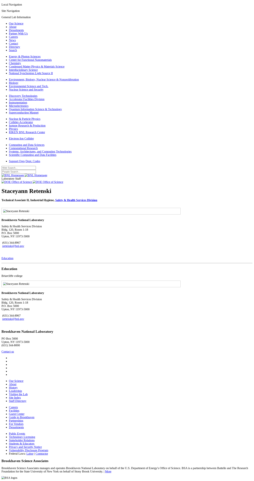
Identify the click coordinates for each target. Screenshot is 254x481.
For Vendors (16, 424)
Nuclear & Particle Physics (24, 118)
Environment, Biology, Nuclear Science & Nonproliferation (44, 79)
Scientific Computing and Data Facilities (32, 154)
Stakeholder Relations (22, 440)
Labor (29, 453)
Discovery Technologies (23, 95)
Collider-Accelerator (21, 122)
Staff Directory (17, 401)
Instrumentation (18, 102)
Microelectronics (18, 105)
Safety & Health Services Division (76, 200)
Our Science (16, 23)
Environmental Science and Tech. (28, 86)
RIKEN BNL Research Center (27, 132)
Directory (14, 46)
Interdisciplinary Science (23, 69)
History (13, 387)
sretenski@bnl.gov (13, 246)
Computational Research (23, 148)
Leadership (15, 390)
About (12, 26)
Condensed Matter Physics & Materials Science (37, 66)
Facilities (14, 410)
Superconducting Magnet (23, 112)
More (108, 471)
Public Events (17, 433)
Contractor (42, 453)
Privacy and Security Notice (25, 447)
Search (13, 50)
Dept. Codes (32, 161)
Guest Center (16, 413)
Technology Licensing (22, 437)
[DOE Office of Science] (32, 182)
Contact (13, 43)
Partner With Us (18, 33)
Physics (13, 128)
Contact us (7, 351)
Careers (13, 36)
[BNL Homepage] (24, 175)
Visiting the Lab (18, 394)
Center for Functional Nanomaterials (30, 59)
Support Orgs (17, 161)
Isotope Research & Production (27, 125)
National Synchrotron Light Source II (31, 73)
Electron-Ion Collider (21, 138)
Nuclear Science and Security (26, 89)
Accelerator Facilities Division (26, 99)
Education (7, 258)
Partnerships (16, 420)
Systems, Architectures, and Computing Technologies (40, 151)
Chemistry (15, 63)
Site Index (15, 397)
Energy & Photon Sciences (25, 56)
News (12, 40)
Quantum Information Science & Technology (35, 109)
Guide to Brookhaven (21, 417)
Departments (16, 30)
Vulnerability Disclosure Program (28, 450)
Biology (13, 82)
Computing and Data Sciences (26, 144)
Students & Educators (21, 443)
